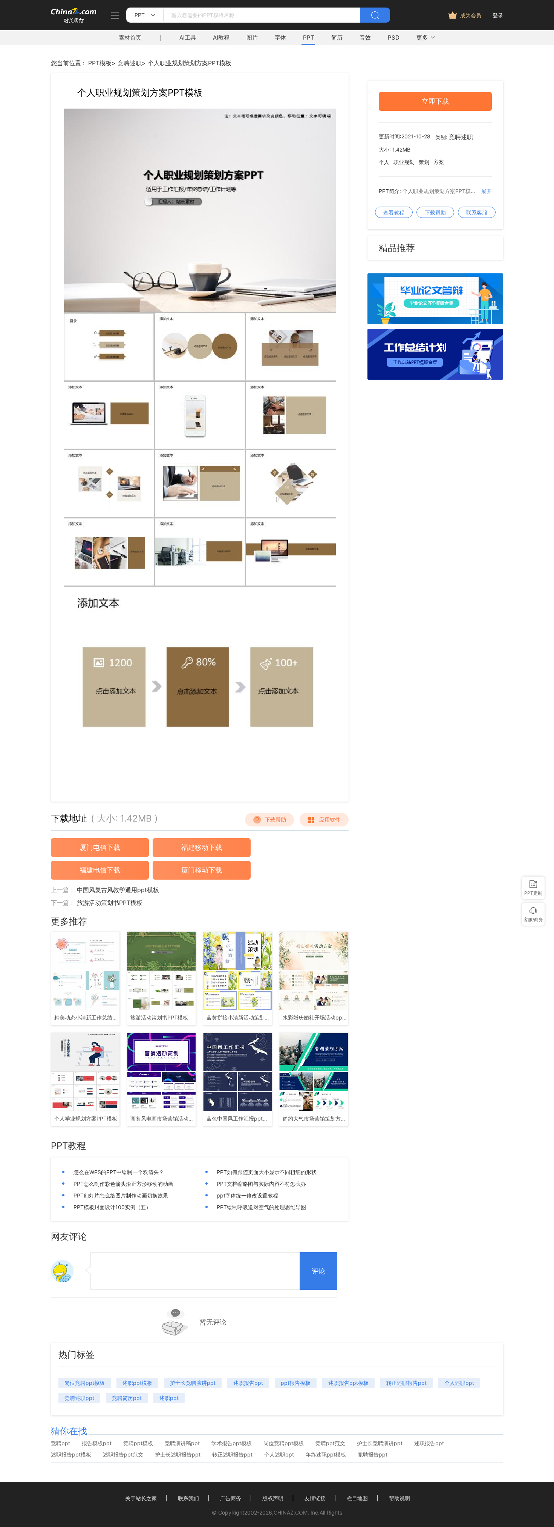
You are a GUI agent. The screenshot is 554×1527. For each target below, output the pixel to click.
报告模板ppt (97, 1443)
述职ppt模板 (137, 1383)
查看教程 (393, 212)
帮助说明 (399, 1498)
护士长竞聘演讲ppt (193, 1383)
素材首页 (130, 37)
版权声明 (272, 1498)
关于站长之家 (141, 1498)
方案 (438, 162)
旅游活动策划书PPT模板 (109, 902)
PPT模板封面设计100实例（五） (112, 1207)
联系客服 (476, 212)
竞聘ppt (60, 1443)
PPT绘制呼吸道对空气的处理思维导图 (261, 1207)
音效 (365, 37)
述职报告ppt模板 (348, 1383)
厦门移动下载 (201, 870)
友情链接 (315, 1498)
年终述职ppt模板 (326, 1454)
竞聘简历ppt (127, 1398)
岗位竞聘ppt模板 (84, 1383)
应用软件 (329, 819)
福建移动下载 (201, 847)
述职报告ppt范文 (123, 1454)
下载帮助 (275, 819)
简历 (337, 37)
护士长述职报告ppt (177, 1454)
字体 (280, 37)
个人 (384, 162)
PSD (393, 37)
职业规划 (404, 162)
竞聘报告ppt (372, 1454)
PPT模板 (100, 63)
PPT (308, 37)
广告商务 (230, 1498)
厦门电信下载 (100, 847)
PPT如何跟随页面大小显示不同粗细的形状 (267, 1172)
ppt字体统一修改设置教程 (247, 1195)
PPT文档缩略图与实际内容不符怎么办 (261, 1184)
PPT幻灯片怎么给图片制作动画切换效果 (120, 1195)
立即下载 (435, 101)
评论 (318, 1271)
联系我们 (188, 1498)
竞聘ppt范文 (330, 1443)
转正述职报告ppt (406, 1383)
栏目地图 (357, 1498)
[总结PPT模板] (435, 377)
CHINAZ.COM (291, 1512)
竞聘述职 (130, 63)
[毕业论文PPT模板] (435, 322)
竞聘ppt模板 (138, 1443)
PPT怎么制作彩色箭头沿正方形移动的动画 (123, 1184)
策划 (424, 162)
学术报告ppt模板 (231, 1443)
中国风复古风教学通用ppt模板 (118, 890)
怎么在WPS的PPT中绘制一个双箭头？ (118, 1172)
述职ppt (169, 1398)
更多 (422, 37)
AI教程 (221, 37)
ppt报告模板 (296, 1383)
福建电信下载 (100, 870)
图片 (252, 37)
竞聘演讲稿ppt (182, 1443)
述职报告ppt (248, 1383)
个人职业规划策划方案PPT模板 (189, 63)
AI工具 (187, 37)
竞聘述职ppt (79, 1398)
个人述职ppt (459, 1383)
